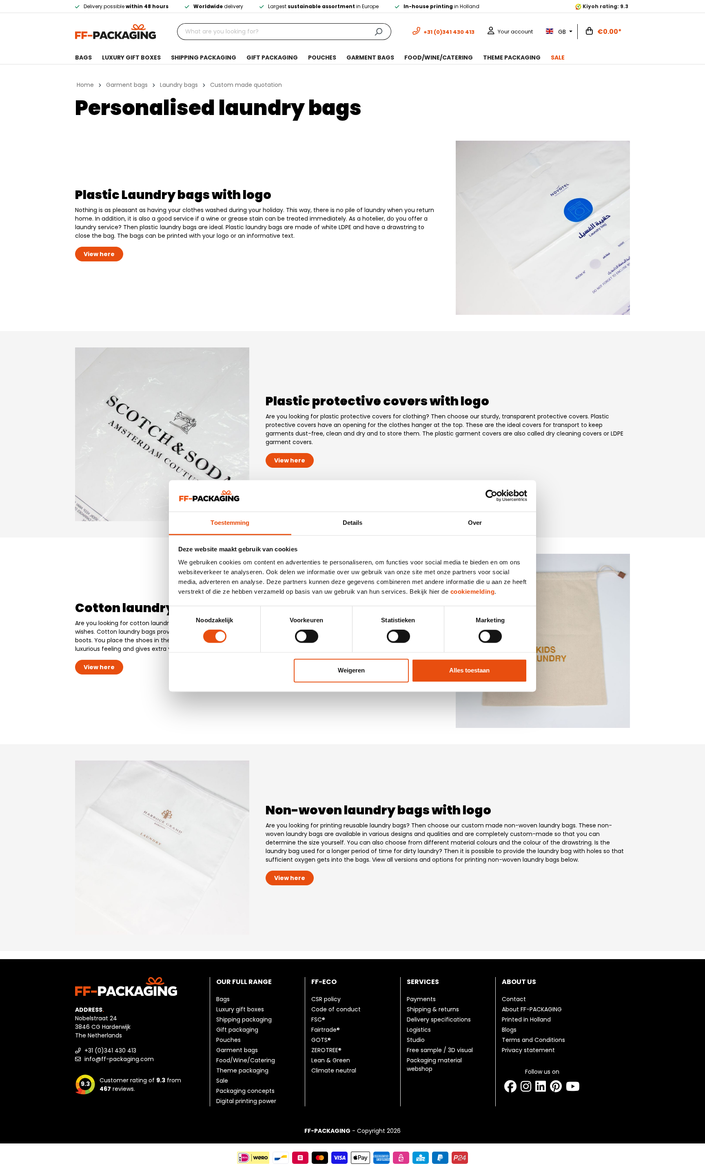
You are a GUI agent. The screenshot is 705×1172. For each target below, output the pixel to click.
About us (519, 981)
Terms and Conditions (533, 1040)
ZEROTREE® (326, 1050)
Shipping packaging (244, 1019)
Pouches (228, 1040)
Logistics (419, 1030)
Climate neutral (333, 1070)
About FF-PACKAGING (532, 1009)
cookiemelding (472, 591)
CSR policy (326, 999)
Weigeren (351, 670)
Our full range (244, 981)
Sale (222, 1081)
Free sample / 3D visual (440, 1050)
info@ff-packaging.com (118, 1059)
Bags (223, 999)
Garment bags (237, 1050)
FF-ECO (324, 981)
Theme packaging (242, 1070)
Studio (416, 1040)
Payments (421, 999)
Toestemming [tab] (230, 522)
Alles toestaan (469, 670)
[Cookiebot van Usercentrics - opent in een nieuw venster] (491, 496)
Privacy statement (528, 1050)
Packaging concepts (245, 1091)
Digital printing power (246, 1101)
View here (99, 254)
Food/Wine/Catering (245, 1060)
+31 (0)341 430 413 (109, 1050)
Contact (514, 999)
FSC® (318, 1019)
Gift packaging (237, 1030)
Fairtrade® (325, 1030)
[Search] (378, 31)
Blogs (509, 1030)
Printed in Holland (526, 1019)
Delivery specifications (439, 1019)
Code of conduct (336, 1009)
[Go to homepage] (115, 31)
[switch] (306, 636)
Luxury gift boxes (240, 1009)
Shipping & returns (433, 1009)
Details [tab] (353, 522)
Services (423, 981)
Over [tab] (475, 522)
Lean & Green (330, 1060)
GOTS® (321, 1040)
